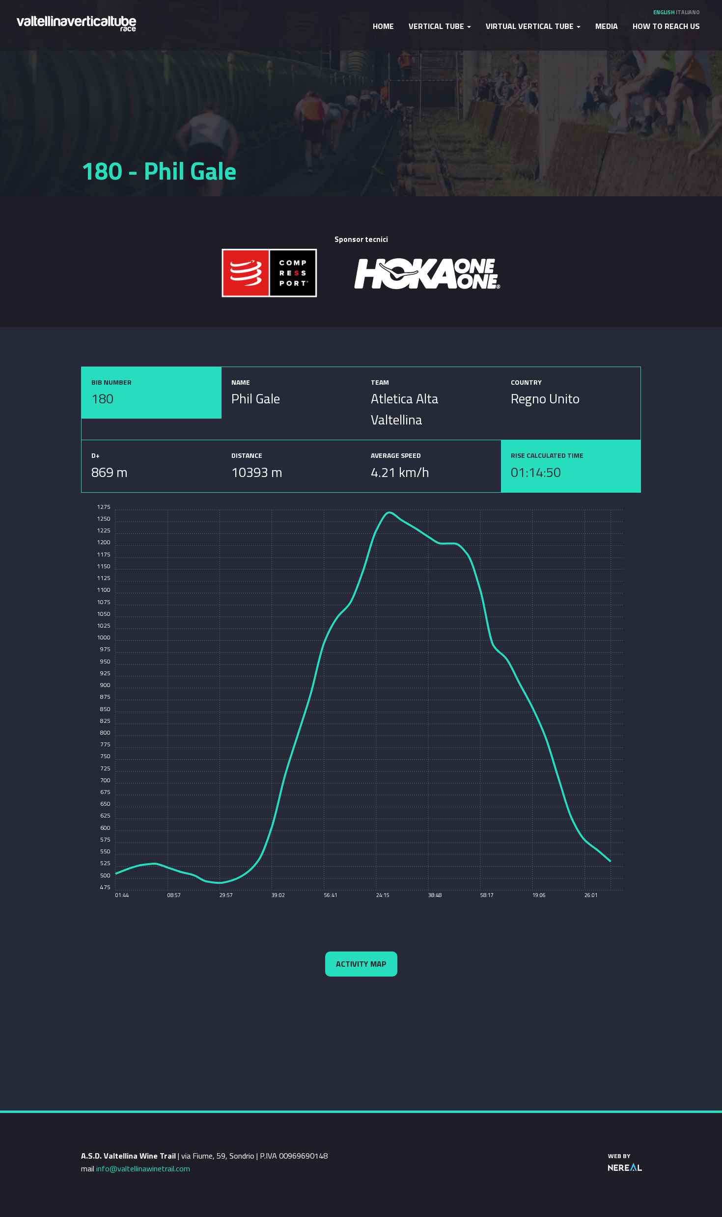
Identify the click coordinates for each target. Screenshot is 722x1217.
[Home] (76, 22)
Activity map (361, 964)
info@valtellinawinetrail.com (143, 1168)
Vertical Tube (437, 26)
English (664, 12)
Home (383, 26)
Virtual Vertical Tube (531, 26)
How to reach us (666, 26)
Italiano (688, 12)
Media (606, 26)
